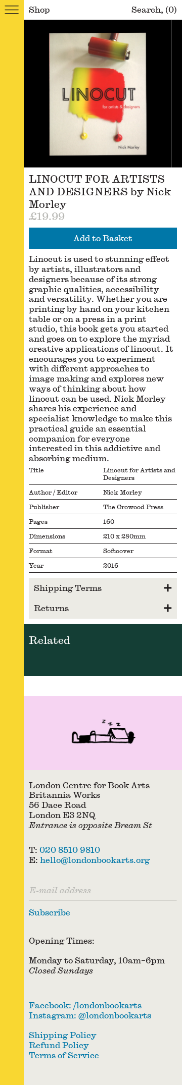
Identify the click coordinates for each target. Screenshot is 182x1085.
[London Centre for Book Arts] (103, 733)
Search (146, 9)
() (171, 9)
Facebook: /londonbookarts (85, 1005)
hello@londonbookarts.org (95, 859)
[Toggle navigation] (12, 10)
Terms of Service (64, 1055)
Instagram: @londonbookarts (90, 1015)
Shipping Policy (63, 1035)
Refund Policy (59, 1045)
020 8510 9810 (69, 849)
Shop (39, 9)
